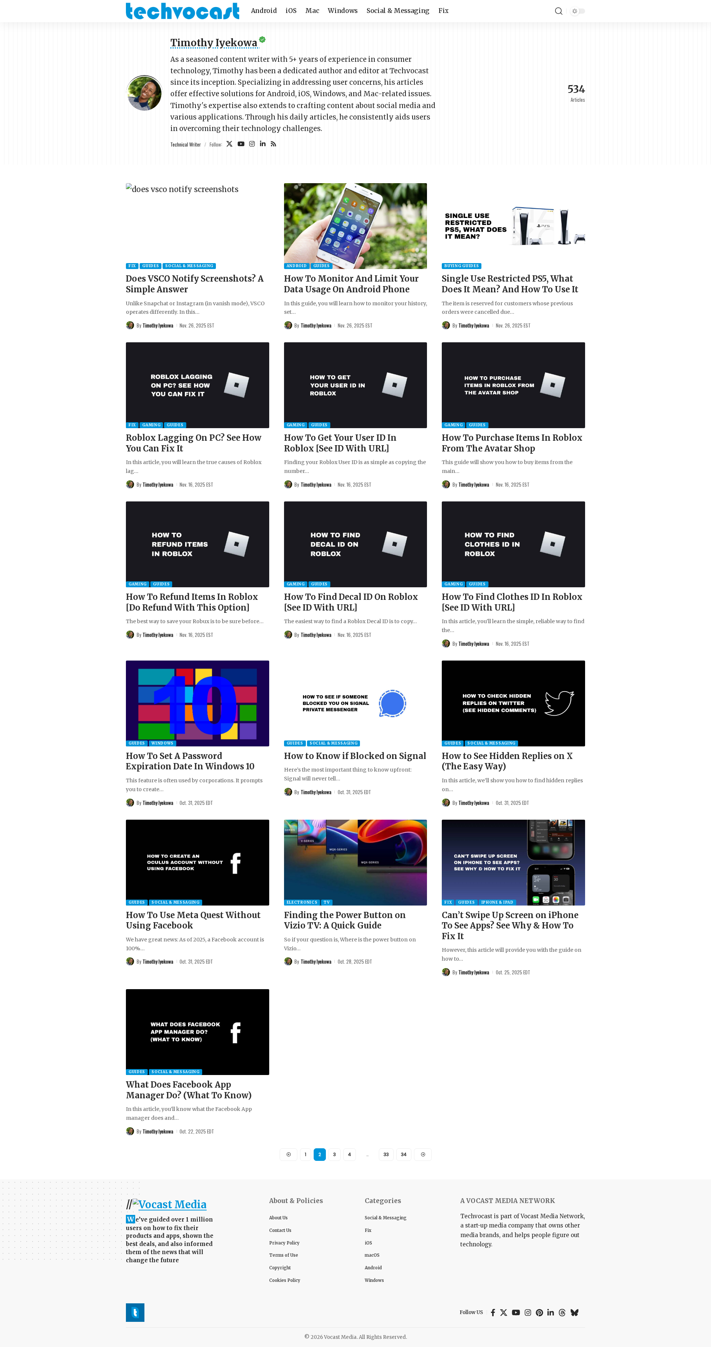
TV (327, 902)
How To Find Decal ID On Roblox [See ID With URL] (351, 602)
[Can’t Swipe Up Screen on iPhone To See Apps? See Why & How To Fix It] (513, 863)
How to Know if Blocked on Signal (355, 756)
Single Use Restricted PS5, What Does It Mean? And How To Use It (510, 284)
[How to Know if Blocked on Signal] (355, 703)
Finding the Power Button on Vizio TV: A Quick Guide (345, 920)
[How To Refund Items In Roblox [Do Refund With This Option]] (197, 544)
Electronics (302, 902)
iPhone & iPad (497, 902)
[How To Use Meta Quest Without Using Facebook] (197, 863)
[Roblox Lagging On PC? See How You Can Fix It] (197, 385)
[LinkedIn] (262, 144)
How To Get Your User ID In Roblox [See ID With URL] (340, 443)
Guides (150, 265)
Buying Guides (461, 265)
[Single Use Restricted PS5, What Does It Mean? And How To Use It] (513, 226)
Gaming (151, 425)
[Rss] (273, 144)
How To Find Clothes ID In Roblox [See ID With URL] (512, 602)
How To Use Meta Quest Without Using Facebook (193, 920)
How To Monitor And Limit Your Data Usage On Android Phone (351, 284)
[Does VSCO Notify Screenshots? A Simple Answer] (197, 226)
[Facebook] (493, 1312)
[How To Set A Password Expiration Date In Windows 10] (197, 703)
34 (404, 1154)
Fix (132, 265)
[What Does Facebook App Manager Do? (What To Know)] (197, 1032)
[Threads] (562, 1312)
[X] (229, 144)
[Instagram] (252, 144)
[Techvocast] (182, 11)
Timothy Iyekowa (158, 325)
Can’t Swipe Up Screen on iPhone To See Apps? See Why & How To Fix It (510, 925)
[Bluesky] (574, 1312)
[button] (559, 11)
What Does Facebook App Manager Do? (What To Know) (189, 1090)
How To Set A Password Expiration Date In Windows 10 (190, 761)
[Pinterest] (539, 1312)
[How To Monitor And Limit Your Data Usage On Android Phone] (355, 226)
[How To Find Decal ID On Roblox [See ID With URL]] (355, 544)
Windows (162, 743)
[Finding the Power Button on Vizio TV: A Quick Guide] (355, 863)
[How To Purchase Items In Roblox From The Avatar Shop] (513, 385)
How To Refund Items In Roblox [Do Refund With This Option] (192, 602)
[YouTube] (241, 144)
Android (297, 265)
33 (386, 1154)
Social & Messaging (189, 265)
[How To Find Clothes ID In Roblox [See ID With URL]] (513, 544)
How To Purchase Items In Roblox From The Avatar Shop (512, 443)
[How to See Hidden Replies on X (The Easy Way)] (513, 703)
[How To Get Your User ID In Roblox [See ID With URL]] (355, 385)
